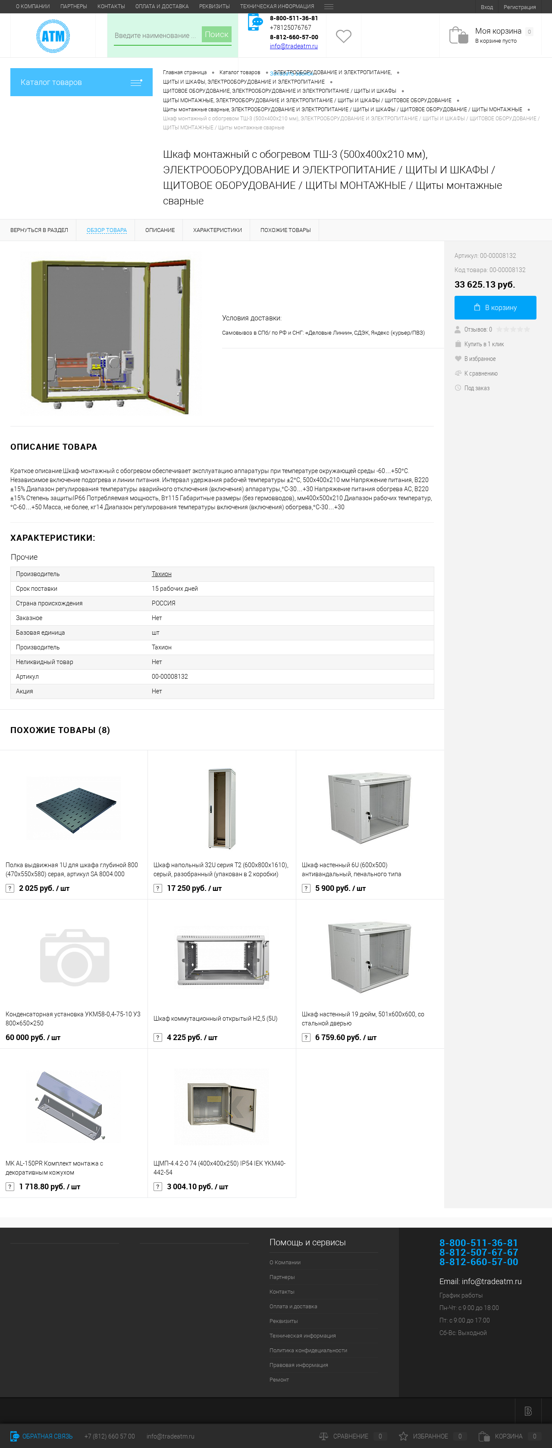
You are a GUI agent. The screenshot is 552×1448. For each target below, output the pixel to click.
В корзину (501, 308)
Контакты (111, 6)
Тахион (162, 573)
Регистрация (520, 7)
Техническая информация (277, 6)
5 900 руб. (340, 888)
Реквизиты (214, 6)
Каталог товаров (51, 82)
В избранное (480, 358)
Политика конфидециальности (308, 1350)
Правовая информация (299, 1365)
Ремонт (279, 1379)
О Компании (33, 6)
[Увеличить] (111, 333)
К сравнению (481, 373)
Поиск (217, 34)
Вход (487, 7)
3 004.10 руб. (197, 1186)
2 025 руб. (44, 888)
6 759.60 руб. (345, 1037)
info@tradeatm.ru (294, 46)
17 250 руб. (194, 888)
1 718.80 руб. (49, 1186)
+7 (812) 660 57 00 (110, 1436)
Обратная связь (47, 1436)
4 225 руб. (192, 1037)
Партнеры (73, 6)
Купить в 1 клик (484, 343)
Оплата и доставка (162, 6)
